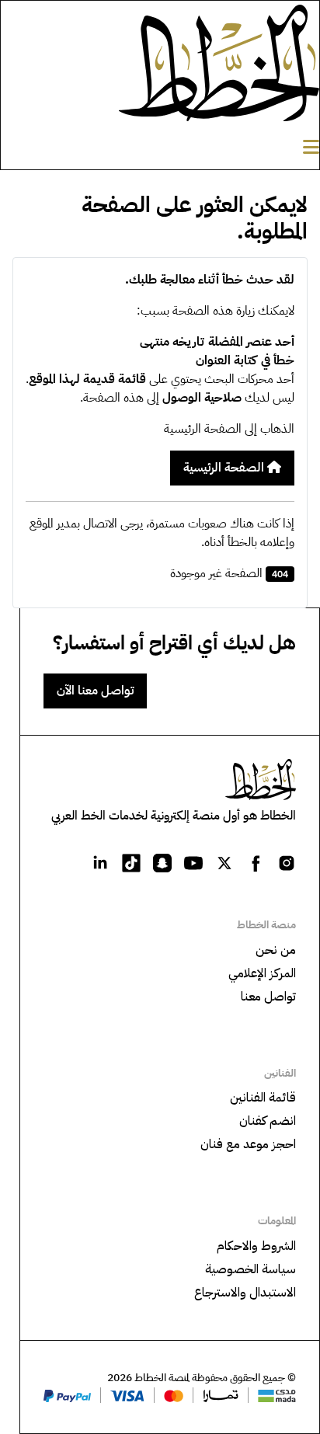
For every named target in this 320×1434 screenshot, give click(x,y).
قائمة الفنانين (263, 1097)
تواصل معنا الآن (95, 690)
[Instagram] (286, 862)
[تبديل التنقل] (311, 147)
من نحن (276, 950)
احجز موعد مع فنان (248, 1144)
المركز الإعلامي (262, 973)
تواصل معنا (268, 996)
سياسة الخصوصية (250, 1269)
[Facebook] (255, 862)
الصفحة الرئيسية (225, 467)
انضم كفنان (267, 1121)
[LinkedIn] (100, 862)
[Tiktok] (131, 862)
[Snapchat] (162, 862)
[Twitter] (224, 862)
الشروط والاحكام (256, 1246)
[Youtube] (193, 862)
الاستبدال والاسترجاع (245, 1292)
